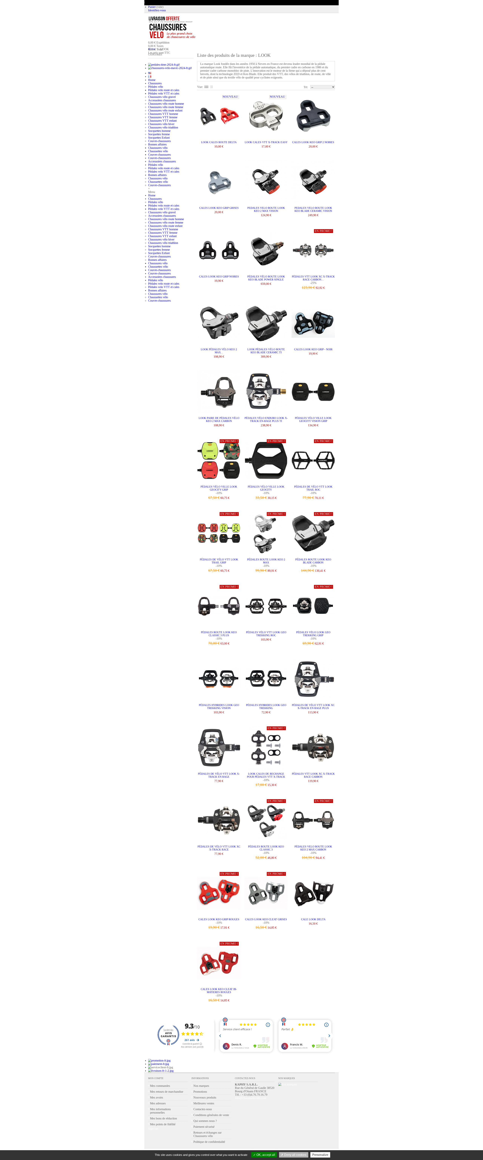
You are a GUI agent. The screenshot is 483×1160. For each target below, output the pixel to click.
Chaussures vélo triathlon (163, 127)
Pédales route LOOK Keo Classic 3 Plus (219, 634)
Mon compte (155, 1078)
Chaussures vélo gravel (162, 96)
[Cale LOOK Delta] (313, 893)
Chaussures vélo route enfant (165, 110)
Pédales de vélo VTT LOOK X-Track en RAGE (219, 775)
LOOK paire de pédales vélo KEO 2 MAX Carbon (219, 420)
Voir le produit (266, 362)
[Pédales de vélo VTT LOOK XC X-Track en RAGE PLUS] (313, 679)
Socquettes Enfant (159, 137)
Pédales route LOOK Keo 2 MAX (266, 561)
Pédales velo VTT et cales (163, 93)
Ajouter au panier (219, 362)
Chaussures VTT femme (162, 117)
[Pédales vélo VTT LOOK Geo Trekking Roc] (266, 606)
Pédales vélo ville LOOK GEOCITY (266, 488)
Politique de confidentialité (209, 1141)
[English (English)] (149, 73)
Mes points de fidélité (162, 1124)
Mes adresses (158, 1103)
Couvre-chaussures (159, 141)
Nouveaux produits (204, 1097)
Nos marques (201, 1085)
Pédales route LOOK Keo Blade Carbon (313, 561)
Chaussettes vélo (158, 151)
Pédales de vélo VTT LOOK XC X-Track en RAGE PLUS (313, 707)
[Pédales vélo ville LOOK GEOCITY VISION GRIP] (313, 392)
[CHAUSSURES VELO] (180, 31)
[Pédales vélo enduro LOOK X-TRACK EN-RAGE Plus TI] (266, 392)
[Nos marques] (287, 1084)
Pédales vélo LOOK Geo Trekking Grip (313, 634)
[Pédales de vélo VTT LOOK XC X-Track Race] (219, 820)
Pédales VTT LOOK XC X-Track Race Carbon (313, 775)
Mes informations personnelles (160, 1111)
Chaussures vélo (158, 147)
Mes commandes (160, 1085)
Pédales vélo (155, 86)
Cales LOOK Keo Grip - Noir (313, 349)
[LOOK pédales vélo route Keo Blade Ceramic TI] (266, 323)
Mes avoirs (156, 1097)
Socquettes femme (159, 134)
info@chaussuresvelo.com (250, 1098)
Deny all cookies (294, 1154)
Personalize (320, 1154)
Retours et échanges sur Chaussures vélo (207, 1134)
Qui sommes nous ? (205, 1120)
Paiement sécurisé (204, 1126)
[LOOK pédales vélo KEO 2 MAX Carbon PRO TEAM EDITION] (219, 323)
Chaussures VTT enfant (162, 120)
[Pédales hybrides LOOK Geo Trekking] (266, 679)
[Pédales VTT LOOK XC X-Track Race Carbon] (313, 747)
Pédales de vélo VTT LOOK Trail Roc (313, 488)
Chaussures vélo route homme (166, 103)
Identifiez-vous (157, 10)
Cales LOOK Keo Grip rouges (218, 919)
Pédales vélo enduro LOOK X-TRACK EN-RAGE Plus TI (266, 420)
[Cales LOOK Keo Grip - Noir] (313, 323)
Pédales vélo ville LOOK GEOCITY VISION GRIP (313, 420)
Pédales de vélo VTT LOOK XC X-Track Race (219, 848)
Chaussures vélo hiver (161, 124)
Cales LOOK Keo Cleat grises (266, 919)
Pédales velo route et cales (163, 90)
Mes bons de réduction (163, 1118)
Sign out (153, 1128)
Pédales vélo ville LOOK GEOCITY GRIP (219, 488)
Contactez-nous (202, 1109)
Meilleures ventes (203, 1103)
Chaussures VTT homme (163, 113)
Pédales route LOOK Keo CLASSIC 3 (266, 848)
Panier (152, 6)
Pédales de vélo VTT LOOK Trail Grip (219, 561)
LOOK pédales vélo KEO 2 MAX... (219, 351)
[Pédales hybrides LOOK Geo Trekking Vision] (219, 679)
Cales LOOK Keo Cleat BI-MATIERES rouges (219, 991)
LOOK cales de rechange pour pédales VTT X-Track (266, 775)
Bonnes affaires (157, 144)
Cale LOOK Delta (313, 919)
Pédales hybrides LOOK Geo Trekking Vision (219, 707)
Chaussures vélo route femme (165, 107)
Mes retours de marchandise (166, 1091)
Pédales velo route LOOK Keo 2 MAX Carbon (313, 848)
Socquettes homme (159, 130)
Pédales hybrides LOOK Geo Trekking (266, 707)
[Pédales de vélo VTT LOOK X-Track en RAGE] (219, 747)
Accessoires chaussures (162, 100)
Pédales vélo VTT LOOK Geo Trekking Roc (266, 634)
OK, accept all (265, 1154)
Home (151, 79)
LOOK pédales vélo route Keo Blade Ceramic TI (266, 351)
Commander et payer (183, 61)
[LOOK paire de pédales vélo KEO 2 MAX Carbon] (219, 392)
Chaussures (155, 83)
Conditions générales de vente (211, 1115)
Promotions (200, 1091)
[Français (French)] (149, 76)
